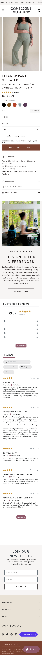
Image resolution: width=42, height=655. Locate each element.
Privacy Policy (8, 651)
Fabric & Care (11, 192)
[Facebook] (3, 634)
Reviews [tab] (9, 355)
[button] (21, 321)
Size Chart (35, 110)
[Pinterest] (11, 634)
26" (5, 129)
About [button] (4, 616)
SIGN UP (21, 586)
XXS (6, 117)
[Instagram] (16, 634)
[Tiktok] (7, 634)
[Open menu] (5, 10)
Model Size (9, 181)
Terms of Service (22, 651)
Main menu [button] (6, 609)
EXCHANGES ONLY (21, 291)
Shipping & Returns (13, 187)
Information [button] (7, 602)
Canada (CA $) (10, 644)
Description (10, 157)
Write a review (21, 345)
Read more (6, 174)
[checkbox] (8, 372)
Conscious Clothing (13, 649)
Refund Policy (8, 654)
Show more (21, 517)
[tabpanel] (21, 440)
